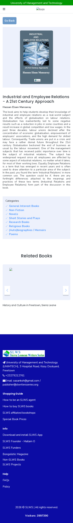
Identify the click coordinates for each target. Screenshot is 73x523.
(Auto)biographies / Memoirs (27, 230)
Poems (13, 234)
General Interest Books (24, 206)
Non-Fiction (16, 210)
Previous (7, 290)
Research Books (19, 222)
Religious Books (19, 226)
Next (66, 290)
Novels (13, 214)
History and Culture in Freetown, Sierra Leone (29, 305)
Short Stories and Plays (24, 218)
